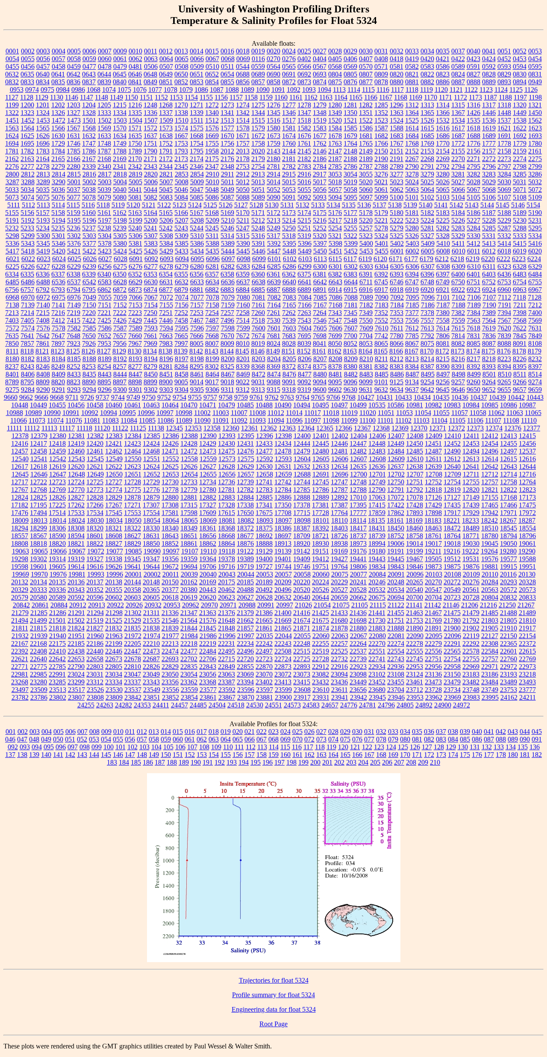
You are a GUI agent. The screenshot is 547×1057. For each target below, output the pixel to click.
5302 (74, 235)
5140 (425, 205)
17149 (470, 497)
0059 (89, 58)
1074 (109, 89)
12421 (113, 443)
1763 (335, 143)
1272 (212, 105)
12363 (287, 428)
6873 (135, 289)
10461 (132, 405)
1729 (58, 143)
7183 (381, 305)
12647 (57, 474)
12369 (400, 428)
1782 (27, 151)
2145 (304, 151)
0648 (150, 74)
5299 (28, 235)
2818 (120, 174)
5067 (473, 189)
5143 (472, 205)
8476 (289, 374)
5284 (473, 228)
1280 (335, 105)
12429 (207, 443)
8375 (319, 366)
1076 (140, 89)
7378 (427, 312)
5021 (381, 181)
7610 (381, 328)
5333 (519, 235)
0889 (489, 81)
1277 (289, 105)
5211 (243, 220)
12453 (470, 443)
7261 (273, 312)
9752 (164, 397)
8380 (350, 366)
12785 (301, 489)
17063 (376, 497)
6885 (258, 289)
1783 (43, 151)
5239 (119, 228)
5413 (489, 243)
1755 (212, 143)
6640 (289, 282)
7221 (104, 312)
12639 (433, 466)
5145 (502, 205)
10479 (226, 405)
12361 (249, 428)
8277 (135, 366)
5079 (104, 197)
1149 (116, 97)
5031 (519, 181)
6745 (381, 282)
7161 (258, 305)
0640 (43, 74)
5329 (458, 235)
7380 (443, 312)
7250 (150, 312)
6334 (12, 274)
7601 (274, 328)
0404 (319, 58)
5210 (228, 220)
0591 (473, 66)
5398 (335, 243)
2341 (119, 166)
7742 (381, 335)
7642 (43, 335)
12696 (339, 474)
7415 (73, 320)
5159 (73, 212)
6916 (366, 289)
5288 (519, 228)
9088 (273, 382)
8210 (366, 358)
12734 (207, 482)
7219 (73, 312)
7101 (443, 297)
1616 (443, 128)
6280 (197, 266)
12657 (245, 474)
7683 (289, 335)
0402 (304, 58)
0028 (335, 51)
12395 (245, 435)
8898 (135, 382)
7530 (273, 320)
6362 (289, 274)
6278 (166, 266)
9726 (87, 397)
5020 (366, 181)
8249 (58, 366)
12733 (188, 482)
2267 (412, 158)
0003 (43, 51)
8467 (228, 374)
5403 (412, 243)
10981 (414, 405)
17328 (226, 505)
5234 (43, 228)
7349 (366, 312)
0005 (74, 51)
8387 (427, 366)
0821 (412, 74)
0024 (289, 51)
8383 (396, 366)
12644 (527, 466)
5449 (305, 251)
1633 (104, 135)
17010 (358, 497)
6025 (74, 258)
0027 (319, 51)
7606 (335, 328)
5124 (195, 205)
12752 (433, 482)
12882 (207, 497)
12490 (452, 451)
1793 (181, 151)
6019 (519, 251)
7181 (351, 305)
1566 (58, 128)
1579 (258, 128)
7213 (12, 312)
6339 (89, 274)
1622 (519, 128)
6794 (73, 289)
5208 (197, 220)
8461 (197, 374)
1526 (427, 120)
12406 (377, 435)
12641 (470, 466)
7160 (243, 305)
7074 (181, 297)
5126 (225, 205)
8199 (212, 358)
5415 (519, 243)
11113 (49, 428)
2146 (319, 151)
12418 (57, 443)
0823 (443, 74)
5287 (504, 228)
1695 (27, 143)
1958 (212, 151)
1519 (319, 120)
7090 (381, 297)
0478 (105, 66)
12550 (132, 458)
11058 (478, 412)
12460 (76, 451)
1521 (350, 120)
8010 (243, 343)
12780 (207, 489)
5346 (58, 243)
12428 (188, 443)
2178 (243, 158)
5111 (13, 205)
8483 (366, 374)
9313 (258, 389)
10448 (19, 405)
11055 (441, 412)
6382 (335, 274)
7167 (320, 305)
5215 (304, 220)
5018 (335, 181)
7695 (304, 335)
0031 (381, 51)
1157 (236, 97)
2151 (396, 151)
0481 (135, 66)
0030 (366, 51)
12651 (132, 474)
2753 (243, 166)
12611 (433, 458)
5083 (166, 197)
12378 (20, 435)
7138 (12, 305)
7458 (181, 320)
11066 (18, 420)
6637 (243, 282)
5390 (243, 243)
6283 (243, 266)
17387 (339, 505)
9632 (381, 389)
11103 (421, 420)
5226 (458, 220)
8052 (350, 343)
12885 (264, 497)
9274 (535, 382)
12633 (320, 466)
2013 (243, 151)
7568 (519, 320)
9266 (519, 382)
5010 (212, 181)
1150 (131, 97)
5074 (27, 197)
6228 (58, 266)
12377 (531, 428)
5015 (289, 181)
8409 (58, 374)
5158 (58, 212)
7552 (381, 320)
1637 (150, 135)
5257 (366, 228)
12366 (343, 428)
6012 (489, 251)
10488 (264, 405)
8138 (165, 351)
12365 (324, 428)
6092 (151, 258)
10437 (478, 397)
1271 (196, 105)
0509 (197, 66)
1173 (475, 97)
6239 (89, 266)
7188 (458, 305)
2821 (166, 174)
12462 (113, 451)
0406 (350, 58)
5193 (43, 220)
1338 (181, 112)
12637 (395, 466)
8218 (489, 358)
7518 (258, 320)
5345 (43, 243)
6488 (43, 282)
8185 (74, 358)
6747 (412, 282)
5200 (151, 220)
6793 (58, 289)
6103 (305, 258)
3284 (504, 174)
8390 (443, 366)
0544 (243, 66)
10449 (38, 405)
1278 (304, 105)
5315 (243, 235)
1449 (519, 112)
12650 (114, 474)
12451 (433, 443)
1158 (251, 97)
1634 (119, 135)
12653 (170, 474)
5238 (104, 228)
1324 (43, 112)
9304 (181, 389)
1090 (263, 89)
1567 (73, 128)
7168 (335, 305)
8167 (411, 351)
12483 (376, 451)
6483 (519, 274)
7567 (504, 320)
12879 (151, 497)
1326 (58, 112)
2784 (319, 166)
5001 (74, 181)
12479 (301, 451)
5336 (12, 243)
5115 (73, 205)
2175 (212, 158)
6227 (43, 266)
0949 (535, 81)
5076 (58, 197)
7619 (489, 328)
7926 (89, 343)
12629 (245, 466)
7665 (181, 335)
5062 (396, 189)
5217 (335, 220)
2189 (366, 158)
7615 (458, 328)
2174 (196, 158)
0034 (427, 51)
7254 (212, 312)
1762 (319, 143)
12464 (132, 451)
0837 (89, 81)
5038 (89, 189)
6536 (58, 282)
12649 (95, 474)
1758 (258, 143)
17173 (527, 497)
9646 (458, 389)
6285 (274, 266)
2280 (73, 166)
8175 (488, 351)
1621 (504, 128)
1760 (289, 143)
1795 (196, 151)
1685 (427, 135)
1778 (504, 143)
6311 (489, 266)
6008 (443, 251)
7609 (366, 328)
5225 (443, 220)
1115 (368, 89)
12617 (19, 466)
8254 (104, 366)
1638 (166, 135)
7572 (12, 328)
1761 (304, 143)
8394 (504, 366)
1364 (412, 112)
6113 (320, 258)
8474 (274, 374)
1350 (350, 112)
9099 (366, 382)
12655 (208, 474)
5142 (456, 205)
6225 (12, 266)
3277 (396, 174)
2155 (458, 151)
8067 (412, 343)
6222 (503, 258)
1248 (150, 105)
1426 (473, 112)
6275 (120, 266)
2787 (366, 166)
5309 (181, 235)
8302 (212, 366)
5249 (273, 228)
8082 (458, 343)
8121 (42, 351)
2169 (119, 158)
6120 (380, 258)
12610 (414, 458)
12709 (452, 474)
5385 (181, 243)
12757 (489, 482)
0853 (196, 81)
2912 (243, 174)
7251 (166, 312)
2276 (12, 166)
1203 (73, 105)
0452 (504, 58)
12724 (76, 482)
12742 (282, 482)
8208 (335, 358)
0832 (12, 81)
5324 (381, 235)
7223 (135, 312)
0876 (350, 81)
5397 (320, 243)
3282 (473, 174)
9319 (304, 389)
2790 (412, 166)
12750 (395, 482)
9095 (335, 382)
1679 (350, 135)
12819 (452, 489)
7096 (428, 297)
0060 (105, 58)
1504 (135, 120)
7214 (27, 312)
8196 (166, 358)
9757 (210, 397)
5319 (304, 235)
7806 (443, 335)
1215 (119, 105)
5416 (535, 243)
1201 (43, 105)
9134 (412, 382)
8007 (212, 343)
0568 (335, 66)
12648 (76, 474)
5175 (319, 212)
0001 (12, 51)
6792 (43, 289)
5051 (258, 189)
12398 (283, 435)
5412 (473, 243)
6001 (397, 251)
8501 (489, 374)
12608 (377, 458)
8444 (120, 374)
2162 (12, 158)
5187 (489, 212)
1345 (273, 112)
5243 (181, 228)
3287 (12, 181)
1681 (366, 135)
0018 (243, 51)
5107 (504, 197)
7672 (243, 335)
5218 (350, 220)
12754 (452, 482)
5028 (473, 181)
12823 (527, 489)
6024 (59, 258)
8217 (473, 358)
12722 (38, 482)
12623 (132, 466)
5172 (273, 212)
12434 (282, 443)
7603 (289, 328)
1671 (243, 135)
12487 (433, 451)
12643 (508, 466)
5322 (350, 235)
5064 (427, 189)
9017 (212, 382)
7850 (12, 343)
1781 (12, 151)
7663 (166, 335)
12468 (151, 451)
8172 (442, 351)
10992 (89, 412)
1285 (381, 105)
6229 (74, 266)
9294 (89, 389)
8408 (43, 374)
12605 (320, 458)
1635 (135, 135)
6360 (258, 274)
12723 (57, 482)
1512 (212, 120)
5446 (258, 251)
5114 (58, 205)
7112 (504, 297)
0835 (58, 81)
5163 (135, 212)
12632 (301, 466)
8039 (304, 343)
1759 (273, 143)
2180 (273, 158)
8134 (150, 351)
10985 (489, 405)
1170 (430, 97)
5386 (197, 243)
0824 (458, 74)
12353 (193, 428)
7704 (366, 335)
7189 (474, 305)
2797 (504, 166)
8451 (166, 374)
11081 (92, 420)
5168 (212, 212)
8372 (289, 366)
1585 (350, 128)
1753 (181, 143)
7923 (73, 343)
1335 (135, 112)
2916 (304, 174)
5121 (149, 205)
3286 (535, 174)
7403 (12, 320)
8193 (135, 358)
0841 (135, 81)
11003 (220, 412)
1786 (89, 151)
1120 (441, 89)
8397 (535, 366)
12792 (414, 489)
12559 (208, 458)
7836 (489, 335)
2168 (104, 158)
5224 (427, 220)
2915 (289, 174)
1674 (289, 135)
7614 (443, 328)
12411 (471, 435)
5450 (320, 251)
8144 (227, 351)
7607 (351, 328)
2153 (427, 151)
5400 (366, 243)
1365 (427, 112)
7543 (304, 320)
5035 (43, 189)
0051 (504, 51)
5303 (89, 235)
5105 (473, 197)
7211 (519, 305)
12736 (226, 482)
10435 (441, 397)
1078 (170, 89)
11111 (14, 428)
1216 (135, 105)
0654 (227, 74)
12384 (132, 435)
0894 (519, 81)
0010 (135, 51)
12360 (230, 428)
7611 (396, 328)
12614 (489, 458)
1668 (196, 135)
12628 (226, 466)
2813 (43, 174)
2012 (227, 151)
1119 (426, 89)
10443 (535, 397)
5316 (258, 235)
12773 (94, 489)
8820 (58, 382)
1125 (516, 89)
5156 (27, 212)
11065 (533, 412)
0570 (366, 66)
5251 (304, 228)
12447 (358, 443)
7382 (458, 312)
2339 (89, 166)
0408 (381, 58)
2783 (304, 166)
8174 (473, 351)
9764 (302, 397)
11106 (475, 420)
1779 (519, 143)
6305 (397, 266)
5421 (74, 251)
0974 (32, 89)
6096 (213, 258)
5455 (381, 251)
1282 (366, 105)
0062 (135, 58)
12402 (339, 435)
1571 (135, 128)
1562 (535, 120)
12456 (527, 443)
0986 (78, 89)
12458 (38, 451)
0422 (458, 58)
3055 (366, 174)
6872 (119, 289)
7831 (473, 335)
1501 (89, 120)
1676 (304, 135)
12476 (245, 451)
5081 (135, 197)
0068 (228, 58)
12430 (226, 443)
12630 (264, 466)
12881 (188, 497)
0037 (458, 51)
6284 (258, 266)
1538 (519, 120)
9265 (504, 382)
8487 (412, 374)
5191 (12, 220)
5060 (366, 189)
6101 (274, 258)
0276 (289, 58)
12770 (76, 489)
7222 (119, 312)
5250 (289, 228)
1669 (212, 135)
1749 (119, 143)
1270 (181, 105)
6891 (319, 289)
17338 (245, 505)
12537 (527, 451)
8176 (504, 351)
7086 (335, 297)
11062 (496, 412)
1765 (366, 143)
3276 (381, 174)
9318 (289, 389)
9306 (212, 389)
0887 (458, 81)
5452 (351, 251)
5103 (443, 197)
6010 (458, 251)
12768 (38, 489)
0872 (289, 81)
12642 (489, 466)
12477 (264, 451)
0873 (304, 81)
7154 (151, 305)
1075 (124, 89)
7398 (519, 312)
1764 (350, 143)
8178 (519, 351)
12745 (320, 482)
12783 (264, 489)
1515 (258, 120)
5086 (212, 197)
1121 (456, 89)
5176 (335, 212)
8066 (396, 343)
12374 (494, 428)
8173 (458, 351)
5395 (289, 243)
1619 (489, 128)
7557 (427, 320)
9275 (12, 389)
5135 (349, 205)
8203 (258, 358)
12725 (94, 482)
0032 (396, 51)
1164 (340, 97)
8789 (12, 382)
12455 (508, 443)
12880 (170, 497)
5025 (427, 181)
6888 (289, 289)
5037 (73, 189)
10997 (165, 412)
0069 (243, 58)
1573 (166, 128)
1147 (86, 97)
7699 (335, 335)
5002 (89, 181)
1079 (186, 89)
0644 (104, 74)
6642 (320, 282)
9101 (381, 382)
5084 (181, 197)
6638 (258, 282)
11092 (239, 420)
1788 (119, 151)
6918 (396, 289)
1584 (335, 128)
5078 (89, 197)
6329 (535, 266)
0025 (304, 51)
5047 (196, 189)
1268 (166, 105)
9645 (443, 389)
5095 (350, 197)
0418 (396, 58)
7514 (243, 320)
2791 (427, 166)
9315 (273, 389)
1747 (89, 143)
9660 (11, 397)
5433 (181, 251)
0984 (63, 89)
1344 (258, 112)
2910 (212, 174)
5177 (350, 212)
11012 (276, 412)
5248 (258, 228)
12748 (358, 482)
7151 (105, 305)
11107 (493, 420)
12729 (151, 482)
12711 (471, 474)
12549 (114, 458)
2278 (43, 166)
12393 (226, 435)
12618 (38, 466)
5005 (135, 181)
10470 (188, 405)
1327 (73, 112)
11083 (110, 420)
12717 (19, 482)
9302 (151, 389)
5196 (89, 220)
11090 (202, 420)
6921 (443, 289)
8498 (458, 374)
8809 (43, 382)
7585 (89, 328)
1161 (296, 97)
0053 (535, 51)
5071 (519, 189)
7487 (212, 320)
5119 (118, 205)
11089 (184, 420)
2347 (212, 166)
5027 (458, 181)
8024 (273, 343)
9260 (473, 382)
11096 (294, 420)
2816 (89, 174)
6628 (120, 282)
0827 (473, 74)
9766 (333, 397)
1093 (309, 89)
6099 (259, 258)
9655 (504, 389)
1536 (489, 120)
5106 (489, 197)
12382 (95, 435)
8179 (534, 351)
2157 (489, 151)
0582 (412, 66)
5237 (89, 228)
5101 (412, 197)
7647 (58, 335)
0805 (350, 74)
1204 (89, 105)
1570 (119, 128)
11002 (202, 412)
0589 (458, 66)
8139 (181, 351)
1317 (489, 105)
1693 (535, 135)
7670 (227, 335)
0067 (212, 58)
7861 (43, 343)
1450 (535, 112)
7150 (89, 305)
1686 (443, 135)
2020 (258, 151)
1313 (427, 105)
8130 (134, 351)
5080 (119, 197)
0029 (350, 51)
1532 (443, 120)
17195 (38, 505)
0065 (181, 58)
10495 (320, 405)
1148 (101, 97)
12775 (132, 489)
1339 (196, 112)
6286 (289, 266)
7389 (489, 312)
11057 (459, 412)
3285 (519, 174)
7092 (397, 297)
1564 (27, 128)
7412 (58, 320)
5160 (89, 212)
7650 (89, 335)
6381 (319, 274)
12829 (113, 497)
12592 (264, 458)
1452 (28, 120)
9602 (335, 389)
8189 (105, 358)
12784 (282, 489)
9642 (427, 389)
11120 (102, 428)
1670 (227, 135)
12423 (132, 443)
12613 (470, 458)
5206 (166, 220)
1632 (89, 135)
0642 (73, 74)
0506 (151, 66)
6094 (182, 258)
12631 (282, 466)
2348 (227, 166)
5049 (227, 189)
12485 (414, 451)
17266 (94, 505)
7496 (227, 320)
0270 (273, 58)
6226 (28, 266)
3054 (350, 174)
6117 (350, 258)
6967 (535, 289)
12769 (57, 489)
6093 (167, 258)
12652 (151, 474)
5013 (258, 181)
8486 (397, 374)
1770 (443, 143)
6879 (181, 289)
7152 (120, 305)
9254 (427, 382)
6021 (13, 258)
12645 (20, 474)
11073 (37, 420)
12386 (170, 435)
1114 (353, 89)
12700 (358, 474)
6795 (89, 289)
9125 (396, 382)
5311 (212, 235)
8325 (227, 366)
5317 (273, 235)
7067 (151, 297)
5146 (518, 205)
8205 (289, 358)
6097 (228, 258)
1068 (93, 89)
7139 (28, 305)
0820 (396, 74)
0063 (151, 58)
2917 (319, 174)
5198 (120, 220)
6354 (166, 274)
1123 (486, 89)
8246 (43, 366)
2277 (27, 166)
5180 (396, 212)
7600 (258, 328)
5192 (28, 220)
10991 (70, 412)
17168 (508, 497)
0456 (28, 66)
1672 (258, 135)
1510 (181, 120)
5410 (443, 243)
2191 (396, 158)
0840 (119, 81)
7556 (412, 320)
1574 (181, 128)
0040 (473, 51)
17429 (433, 505)
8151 (288, 351)
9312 (243, 389)
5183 (443, 212)
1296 (396, 105)
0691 (289, 74)
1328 (89, 112)
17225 (57, 505)
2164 (43, 158)
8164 (365, 351)
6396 (427, 274)
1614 (412, 128)
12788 (358, 489)
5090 (273, 197)
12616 (527, 458)
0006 (89, 51)
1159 (266, 97)
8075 (427, 343)
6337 (58, 274)
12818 (433, 489)
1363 (396, 112)
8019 (258, 343)
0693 (319, 74)
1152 (161, 97)
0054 (12, 58)
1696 (43, 143)
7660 (135, 335)
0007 (105, 51)
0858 (273, 81)
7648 (73, 335)
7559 (458, 320)
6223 (519, 258)
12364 (306, 428)
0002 (28, 51)
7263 (304, 312)
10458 (94, 405)
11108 (511, 420)
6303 (366, 266)
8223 (504, 358)
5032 (535, 181)
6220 (488, 258)
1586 (366, 128)
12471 (170, 451)
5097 (366, 197)
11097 (312, 420)
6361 (273, 274)
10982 (433, 405)
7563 (473, 320)
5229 (504, 220)
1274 (243, 105)
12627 (207, 466)
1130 (56, 97)
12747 (339, 482)
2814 (58, 174)
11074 (55, 420)
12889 (320, 497)
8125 (73, 351)
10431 (384, 397)
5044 (150, 189)
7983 (166, 343)
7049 (89, 297)
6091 (136, 258)
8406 (28, 374)
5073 (12, 197)
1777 (489, 143)
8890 (89, 382)
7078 (212, 297)
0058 (74, 58)
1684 (412, 135)
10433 (403, 397)
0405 (335, 58)
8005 (196, 343)
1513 (227, 120)
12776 (151, 489)
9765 (318, 397)
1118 (412, 89)
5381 (135, 243)
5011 (227, 181)
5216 (319, 220)
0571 (381, 66)
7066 (135, 297)
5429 (166, 251)
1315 (458, 105)
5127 (241, 205)
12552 (170, 458)
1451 (12, 120)
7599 (243, 328)
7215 (43, 312)
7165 (289, 305)
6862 (104, 289)
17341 (264, 505)
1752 (166, 143)
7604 (305, 328)
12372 (456, 428)
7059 (120, 297)
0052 (519, 51)
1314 (443, 105)
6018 (504, 251)
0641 (58, 74)
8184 (58, 358)
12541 (38, 458)
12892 (339, 497)
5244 (196, 228)
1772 (458, 143)
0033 (412, 51)
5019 (350, 181)
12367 (362, 428)
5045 (166, 189)
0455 (12, 66)
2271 (473, 158)
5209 (212, 220)
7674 (258, 335)
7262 (289, 312)
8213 (412, 358)
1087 (217, 89)
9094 (319, 382)
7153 (135, 305)
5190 (535, 212)
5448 (289, 251)
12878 (132, 497)
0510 (212, 66)
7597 (212, 328)
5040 (119, 189)
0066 (197, 58)
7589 (135, 328)
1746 (73, 143)
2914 (273, 174)
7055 (105, 297)
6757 (27, 289)
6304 (381, 266)
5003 (105, 181)
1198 (535, 97)
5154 (533, 205)
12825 (38, 497)
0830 (519, 74)
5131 (287, 205)
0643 (89, 74)
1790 (150, 151)
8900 (166, 382)
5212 (258, 220)
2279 (58, 166)
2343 (150, 166)
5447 (274, 251)
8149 (273, 351)
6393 (396, 274)
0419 (412, 58)
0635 (27, 74)
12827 (76, 497)
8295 (196, 366)
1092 (293, 89)
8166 (396, 351)
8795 (27, 382)
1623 (535, 128)
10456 (76, 405)
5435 (212, 251)
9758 (225, 397)
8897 (119, 382)
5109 (535, 197)
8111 (12, 351)
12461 (94, 451)
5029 (489, 181)
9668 (57, 397)
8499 (474, 374)
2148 (350, 151)
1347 (304, 112)
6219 (472, 258)
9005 (181, 382)
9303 (166, 389)
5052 (273, 189)
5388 (212, 243)
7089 (366, 297)
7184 (397, 305)
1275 (258, 105)
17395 (358, 505)
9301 (135, 389)
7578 (58, 328)
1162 (311, 97)
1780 (535, 143)
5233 (27, 228)
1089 (247, 89)
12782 (245, 489)
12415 (527, 435)
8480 (320, 374)
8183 (43, 358)
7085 (320, 297)
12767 (19, 489)
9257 (458, 382)
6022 (28, 258)
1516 (273, 120)
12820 (470, 489)
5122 (164, 205)
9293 (74, 389)
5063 (412, 189)
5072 (535, 189)
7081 (258, 297)
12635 (358, 466)
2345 (181, 166)
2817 (105, 174)
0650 (181, 74)
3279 (427, 174)
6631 (166, 282)
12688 (302, 474)
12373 (475, 428)
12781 (226, 489)
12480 (320, 451)
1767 (396, 143)
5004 (120, 181)
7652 (104, 335)
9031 (258, 382)
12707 (414, 474)
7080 (243, 297)
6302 (351, 266)
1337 (166, 112)
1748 (104, 143)
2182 (304, 158)
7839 (504, 335)
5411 (458, 243)
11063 (514, 412)
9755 (195, 397)
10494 (301, 405)
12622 (113, 466)
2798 (519, 166)
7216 (58, 312)
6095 (197, 258)
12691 (320, 474)
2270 (458, 158)
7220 (89, 312)
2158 (504, 151)
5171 (258, 212)
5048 (212, 189)
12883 (226, 497)
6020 (535, 251)
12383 (114, 435)
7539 (289, 320)
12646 (38, 474)
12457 (19, 451)
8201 (243, 358)
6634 (212, 282)
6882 (212, 289)
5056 (319, 189)
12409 (433, 435)
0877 (366, 81)
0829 (504, 74)
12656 (226, 474)
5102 (427, 197)
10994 (108, 412)
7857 (27, 343)
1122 (471, 89)
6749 (443, 282)
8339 (243, 366)
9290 (43, 389)
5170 (243, 212)
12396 (264, 435)
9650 (473, 389)
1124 (501, 89)
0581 (396, 66)
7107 (489, 297)
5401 (381, 243)
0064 (166, 58)
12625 (170, 466)
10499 (358, 405)
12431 (245, 443)
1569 (104, 128)
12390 (208, 435)
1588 (396, 128)
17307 (151, 505)
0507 (166, 66)
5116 (88, 205)
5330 (473, 235)
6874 (150, 289)
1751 (150, 143)
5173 (289, 212)
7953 (104, 343)
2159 (519, 151)
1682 (381, 135)
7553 (396, 320)
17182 (19, 505)
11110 (529, 420)
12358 (212, 428)
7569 (535, 320)
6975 (58, 297)
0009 (120, 51)
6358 (227, 274)
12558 (189, 458)
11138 (156, 428)
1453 (43, 120)
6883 (227, 289)
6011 (473, 251)
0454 (535, 58)
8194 (151, 358)
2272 (489, 158)
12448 (376, 443)
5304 (105, 235)
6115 (335, 258)
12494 (470, 451)
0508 (181, 66)
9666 (41, 397)
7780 (396, 335)
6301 (335, 266)
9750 (149, 397)
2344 (166, 166)
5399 (351, 243)
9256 (443, 382)
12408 (414, 435)
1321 (535, 105)
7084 (305, 297)
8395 (519, 366)
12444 (301, 443)
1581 (289, 128)
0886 (443, 81)
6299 (305, 266)
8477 (305, 374)
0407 (366, 58)
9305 (197, 389)
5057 (335, 189)
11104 (439, 420)
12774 (113, 489)
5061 (381, 189)
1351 (366, 112)
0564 (273, 66)
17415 (376, 505)
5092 (304, 197)
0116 (258, 58)
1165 (355, 97)
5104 (458, 197)
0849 (150, 81)
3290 (58, 181)
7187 (443, 305)
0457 (43, 66)
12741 (264, 482)
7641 (27, 335)
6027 (105, 258)
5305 (120, 235)
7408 (43, 320)
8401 (12, 374)
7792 (427, 335)
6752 (489, 282)
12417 (38, 443)
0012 (166, 51)
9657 (519, 389)
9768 (349, 397)
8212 (396, 358)
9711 (72, 397)
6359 (243, 274)
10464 (170, 405)
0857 (258, 81)
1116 (382, 89)
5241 (150, 228)
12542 (57, 458)
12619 (57, 466)
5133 (318, 205)
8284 (181, 366)
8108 (535, 343)
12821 (489, 489)
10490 (282, 405)
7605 (320, 328)
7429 (135, 320)
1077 (155, 89)
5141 (441, 205)
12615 (508, 458)
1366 (443, 112)
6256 (105, 266)
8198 (197, 358)
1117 (397, 89)
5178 (366, 212)
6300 (320, 266)
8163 (350, 351)
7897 (58, 343)
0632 (12, 74)
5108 (519, 197)
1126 (531, 89)
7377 (412, 312)
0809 (381, 74)
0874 (319, 81)
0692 (304, 74)
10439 (497, 397)
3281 (458, 174)
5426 (151, 251)
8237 (12, 366)
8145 (242, 351)
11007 (239, 412)
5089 (258, 197)
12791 (395, 489)
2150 (381, 151)
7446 (166, 320)
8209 (351, 358)
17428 (414, 505)
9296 (105, 389)
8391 (458, 366)
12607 (358, 458)
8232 (535, 358)
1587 (381, 128)
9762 (272, 397)
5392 (274, 243)
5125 (210, 205)
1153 (176, 97)
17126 (433, 497)
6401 (473, 274)
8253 (89, 366)
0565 (289, 66)
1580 (273, 128)
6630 (151, 282)
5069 (504, 189)
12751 (414, 482)
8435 (89, 374)
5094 (335, 197)
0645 (119, 74)
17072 (395, 497)
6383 (350, 274)
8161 (319, 351)
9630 (350, 389)
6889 (304, 289)
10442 (516, 397)
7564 (489, 320)
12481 (339, 451)
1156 (221, 97)
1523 (381, 120)
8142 (196, 351)
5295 (535, 228)
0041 (489, 51)
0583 (427, 66)
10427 (365, 397)
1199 (12, 105)
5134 (333, 205)
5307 (151, 235)
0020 (273, 51)
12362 (268, 428)
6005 (428, 251)
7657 (119, 335)
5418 (28, 251)
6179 (426, 258)
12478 (282, 451)
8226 (519, 358)
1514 (243, 120)
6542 (89, 282)
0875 (335, 81)
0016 (227, 51)
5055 (304, 189)
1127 (11, 97)
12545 (95, 458)
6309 (458, 266)
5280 (412, 228)
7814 (458, 335)
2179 (258, 158)
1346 (289, 112)
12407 (396, 435)
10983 (452, 405)
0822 (427, 74)
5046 (181, 189)
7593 (151, 328)
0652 (212, 74)
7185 (412, 305)
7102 (458, 297)
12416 (19, 443)
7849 (535, 335)
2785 (335, 166)
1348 (319, 112)
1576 (212, 128)
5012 (243, 181)
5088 (243, 197)
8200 (228, 358)
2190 (381, 158)
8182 (28, 358)
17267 (113, 505)
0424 (489, 58)
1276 (273, 105)
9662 (26, 397)
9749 (133, 397)
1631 (73, 135)
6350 (119, 274)
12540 (20, 458)
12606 (339, 458)
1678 (335, 135)
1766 (381, 143)
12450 (414, 443)
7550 (366, 320)
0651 (196, 74)
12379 (38, 435)
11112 (32, 428)
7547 (335, 320)
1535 (473, 120)
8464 (212, 374)
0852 (181, 81)
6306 (412, 266)
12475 (226, 451)
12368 (381, 428)
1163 (325, 97)
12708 (433, 474)
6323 (504, 266)
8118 (27, 351)
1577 (227, 128)
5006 (151, 181)
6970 (28, 297)
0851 (166, 81)
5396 (305, 243)
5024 (412, 181)
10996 (146, 412)
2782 (289, 166)
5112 (28, 205)
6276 (135, 266)
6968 (12, 297)
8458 (181, 374)
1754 (196, 143)
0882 (427, 81)
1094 (324, 89)
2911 (227, 174)
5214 (289, 220)
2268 (427, 158)
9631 (366, 389)
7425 (104, 320)
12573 (226, 458)
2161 (535, 151)
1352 (381, 112)
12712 (489, 474)
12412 (489, 435)
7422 (89, 320)
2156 (473, 151)
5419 (43, 251)
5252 (319, 228)
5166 (181, 212)
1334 (119, 112)
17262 (76, 505)
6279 (181, 266)
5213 (273, 220)
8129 (119, 351)
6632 (181, 282)
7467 (196, 320)
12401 (320, 435)
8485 (381, 374)
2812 (28, 174)
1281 (350, 105)
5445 (243, 251)
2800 (12, 174)
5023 (396, 181)
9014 (196, 382)
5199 (135, 220)
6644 (351, 282)
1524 (396, 120)
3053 (335, 174)
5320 (319, 235)
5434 (197, 251)
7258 (243, 312)
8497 (443, 374)
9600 (319, 389)
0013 (181, 51)
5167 (196, 212)
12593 (283, 458)
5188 (504, 212)
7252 (181, 312)
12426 (170, 443)
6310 (474, 266)
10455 (57, 405)
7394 (504, 312)
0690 (273, 74)
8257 (119, 366)
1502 (105, 120)
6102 (290, 258)
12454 (489, 443)
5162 (119, 212)
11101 (385, 420)
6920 (427, 289)
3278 (412, 174)
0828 (489, 74)
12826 (57, 497)
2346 (196, 166)
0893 (504, 81)
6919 (412, 289)
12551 (151, 458)
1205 (104, 105)
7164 (274, 305)
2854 (197, 174)
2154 (443, 151)
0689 (258, 74)
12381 (76, 435)
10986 (508, 405)
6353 (150, 274)
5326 (412, 235)
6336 (43, 274)
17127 (452, 497)
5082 (150, 197)
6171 (396, 258)
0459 (74, 66)
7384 (473, 312)
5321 (335, 235)
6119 (365, 258)
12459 (57, 451)
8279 (150, 366)
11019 (349, 412)
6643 (335, 282)
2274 (519, 158)
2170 (135, 158)
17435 (452, 505)
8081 (443, 343)
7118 (519, 297)
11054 (423, 412)
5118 (103, 205)
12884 (245, 497)
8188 (89, 358)
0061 (120, 58)
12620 (76, 466)
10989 (33, 412)
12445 (320, 443)
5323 (366, 235)
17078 (414, 497)
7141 (58, 305)
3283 (489, 174)
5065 (443, 189)
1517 (289, 120)
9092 (304, 382)
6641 (305, 282)
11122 (120, 428)
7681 (273, 335)
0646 (135, 74)
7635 (12, 335)
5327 (427, 235)
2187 (335, 158)
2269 (443, 158)
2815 (74, 174)
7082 (274, 297)
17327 (207, 505)
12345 (174, 428)
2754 (258, 166)
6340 (104, 274)
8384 (412, 366)
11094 (276, 420)
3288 (28, 181)
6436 (504, 274)
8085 (473, 343)
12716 (527, 474)
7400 (535, 312)
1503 (120, 120)
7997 (181, 343)
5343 (28, 243)
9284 (28, 389)
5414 (504, 243)
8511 (519, 374)
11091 (220, 420)
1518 (304, 120)
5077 (73, 197)
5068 (489, 189)
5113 (43, 205)
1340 (212, 112)
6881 (196, 289)
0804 (335, 74)
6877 (166, 289)
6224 (534, 258)
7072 (166, 297)
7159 (228, 305)
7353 (396, 312)
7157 (197, 305)
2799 (535, 166)
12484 (395, 451)
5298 (12, 235)
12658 (264, 474)
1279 (319, 105)
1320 (519, 105)
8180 (12, 358)
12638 (414, 466)
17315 (188, 505)
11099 (349, 420)
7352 (381, 312)
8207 (320, 358)
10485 (245, 405)
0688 (243, 74)
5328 (443, 235)
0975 (47, 89)
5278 (381, 228)
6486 (28, 282)
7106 (474, 297)
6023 (43, 258)
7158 (212, 305)
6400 (458, 274)
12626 (188, 466)
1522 (366, 120)
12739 (245, 482)
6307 (428, 266)
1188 (505, 97)
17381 (320, 505)
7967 (135, 343)
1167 (385, 97)
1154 (191, 97)
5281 (427, 228)
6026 (90, 258)
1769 (427, 143)
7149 (74, 305)
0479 (120, 66)
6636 (228, 282)
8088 (504, 343)
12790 (376, 489)
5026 (443, 181)
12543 (76, 458)
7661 (150, 335)
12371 (437, 428)
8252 (73, 366)
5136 (364, 205)
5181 (412, 212)
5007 (166, 181)
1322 (12, 112)
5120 (133, 205)
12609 (396, 458)
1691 (504, 135)
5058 (350, 189)
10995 (127, 412)
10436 (459, 397)
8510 (505, 374)
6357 (212, 274)
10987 (527, 405)
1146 (71, 97)
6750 (458, 282)
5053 (289, 189)
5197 (105, 220)
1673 (273, 135)
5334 (535, 235)
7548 (350, 320)
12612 (452, 458)
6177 (411, 258)
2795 (473, 166)
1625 (27, 135)
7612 (412, 328)
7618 (473, 328)
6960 (504, 289)
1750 (135, 143)
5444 (228, 251)
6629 (135, 282)
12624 (151, 466)
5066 (458, 189)
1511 (196, 120)
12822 (508, 489)
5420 (58, 251)
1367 (458, 112)
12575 (245, 458)
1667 (181, 135)
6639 (274, 282)
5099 (381, 197)
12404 (358, 435)
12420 (94, 443)
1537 (504, 120)
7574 (28, 328)
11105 (457, 420)
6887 (273, 289)
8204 (274, 358)
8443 (105, 374)
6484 (535, 274)
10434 (422, 397)
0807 (366, 74)
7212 (535, 305)
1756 (227, 143)
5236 (73, 228)
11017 (312, 412)
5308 (166, 235)
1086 (201, 89)
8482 (351, 374)
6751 (473, 282)
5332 (504, 235)
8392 (473, 366)
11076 (73, 420)
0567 (319, 66)
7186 (428, 305)
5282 (443, 228)
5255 (350, 228)
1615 (427, 128)
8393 (489, 366)
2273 (504, 158)
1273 (227, 105)
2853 (181, 174)
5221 (381, 220)
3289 (43, 181)
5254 (335, 228)
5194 (58, 220)
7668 (212, 335)
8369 (273, 366)
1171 (445, 97)
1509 (166, 120)
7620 (504, 328)
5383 (151, 243)
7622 (519, 328)
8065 (381, 343)
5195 (74, 220)
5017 (319, 181)
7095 (412, 297)
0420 (427, 58)
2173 (181, 158)
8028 (289, 343)
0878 (381, 81)
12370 (418, 428)
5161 (104, 212)
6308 (443, 266)
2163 (27, 158)
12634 (339, 466)
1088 (232, 89)
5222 (396, 220)
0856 (243, 81)
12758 (508, 482)
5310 (197, 235)
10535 (376, 405)
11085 (147, 420)
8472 (258, 374)
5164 (150, 212)
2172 (166, 158)
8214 (427, 358)
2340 (104, 166)
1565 (43, 128)
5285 (489, 228)
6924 (489, 289)
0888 (473, 81)
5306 (135, 235)
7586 (105, 328)
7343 (335, 312)
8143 (211, 351)
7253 (196, 312)
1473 (74, 120)
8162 (334, 351)
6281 (212, 266)
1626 (43, 135)
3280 (443, 174)
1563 (12, 128)
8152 (304, 351)
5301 (58, 235)
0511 (227, 66)
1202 (58, 105)
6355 (181, 274)
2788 (381, 166)
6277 (151, 266)
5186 (473, 212)
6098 (243, 258)
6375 (304, 274)
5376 (74, 243)
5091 (289, 197)
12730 (170, 482)
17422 (395, 505)
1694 (12, 143)
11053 (404, 412)
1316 (473, 105)
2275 (535, 158)
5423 (105, 251)
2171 (150, 158)
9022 (243, 382)
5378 (105, 243)
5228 (489, 220)
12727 (113, 482)
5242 (166, 228)
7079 (228, 297)
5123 (179, 205)
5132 (302, 205)
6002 (412, 251)
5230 (519, 220)
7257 (227, 312)
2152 (412, 151)
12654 (189, 474)
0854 (212, 81)
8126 (88, 351)
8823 (73, 382)
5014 (273, 181)
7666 (196, 335)
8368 (258, 366)
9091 (289, 382)
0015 (212, 51)
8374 (304, 366)
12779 (188, 489)
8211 (381, 358)
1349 (335, 112)
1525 (412, 120)
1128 (26, 97)
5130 (272, 205)
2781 (273, 166)
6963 (519, 289)
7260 (258, 312)
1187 (490, 97)
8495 (428, 374)
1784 (58, 151)
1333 (104, 112)
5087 (227, 197)
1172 (460, 97)
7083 (289, 297)
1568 (89, 128)
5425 (135, 251)
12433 (264, 443)
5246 (227, 228)
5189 (519, 212)
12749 (376, 482)
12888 (301, 497)
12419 (76, 443)
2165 (58, 158)
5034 (27, 189)
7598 (228, 328)
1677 (319, 135)
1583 (319, 128)
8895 (104, 382)
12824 (19, 497)
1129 (41, 97)
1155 (206, 97)
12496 (489, 451)
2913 (258, 174)
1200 (27, 105)
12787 (339, 489)
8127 (104, 351)
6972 (43, 297)
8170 (427, 351)
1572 (150, 128)
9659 (535, 389)
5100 (396, 197)
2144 (289, 151)
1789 (135, 151)
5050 (243, 189)
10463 (151, 405)
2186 (319, 158)
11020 (367, 412)
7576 (43, 328)
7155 (166, 305)
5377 (89, 243)
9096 (350, 382)
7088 (351, 297)
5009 (197, 181)
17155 (489, 497)
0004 (58, 51)
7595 (181, 328)
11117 (67, 428)
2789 (396, 166)
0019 (258, 51)
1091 (278, 89)
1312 (412, 105)
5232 (12, 228)
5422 (89, 251)
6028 (120, 258)
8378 (335, 366)
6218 (457, 258)
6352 (135, 274)
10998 (183, 412)
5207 (181, 220)
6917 (381, 289)
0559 (258, 66)
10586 (395, 405)
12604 (302, 458)
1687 (458, 135)
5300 (43, 235)
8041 (319, 343)
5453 (366, 251)
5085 (196, 197)
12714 (508, 474)
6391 (366, 274)
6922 (458, 289)
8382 (381, 366)
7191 (505, 305)
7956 (119, 343)
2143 (273, 151)
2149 (366, 151)
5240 (135, 228)
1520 (335, 120)
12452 (452, 443)
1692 (519, 135)
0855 (227, 81)
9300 (120, 389)
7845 (519, 335)
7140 (43, 305)
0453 (519, 58)
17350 (282, 505)
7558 (443, 320)
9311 (227, 389)
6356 (196, 274)
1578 (243, 128)
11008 (257, 412)
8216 (458, 358)
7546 (319, 320)
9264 (489, 382)
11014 (294, 412)
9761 (256, 397)
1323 (27, 112)
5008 (181, 181)
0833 (27, 81)
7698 (319, 335)
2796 (489, 166)
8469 (243, 374)
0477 (89, 66)
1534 (458, 120)
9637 (412, 389)
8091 (519, 343)
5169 (227, 212)
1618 (473, 128)
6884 (243, 289)
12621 (94, 466)
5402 (397, 243)
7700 (350, 335)
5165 (166, 212)
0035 (443, 51)
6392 (381, 274)
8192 (120, 358)
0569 (350, 66)
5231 (535, 220)
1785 (73, 151)
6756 (12, 289)
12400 (302, 435)
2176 (227, 158)
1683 (396, 135)
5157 (43, 212)
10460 (113, 405)
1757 (243, 143)
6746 (396, 282)
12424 (151, 443)
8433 (74, 374)
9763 (287, 397)
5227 (473, 220)
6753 (504, 282)
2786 (350, 166)
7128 (534, 297)
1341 (227, 112)
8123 (58, 351)
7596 (197, 328)
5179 (381, 212)
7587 (120, 328)
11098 (331, 420)
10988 (14, 412)
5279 (396, 228)
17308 (170, 505)
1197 (520, 97)
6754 (519, 282)
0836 (73, 81)
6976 (74, 297)
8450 (151, 374)
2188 (350, 158)
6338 (73, 274)
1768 (412, 143)
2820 (151, 174)
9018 (227, 382)
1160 (281, 97)
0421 (443, 58)
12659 (283, 474)
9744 (118, 397)
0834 (43, 81)
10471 (207, 405)
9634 (396, 389)
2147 (335, 151)
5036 (58, 189)
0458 (58, 66)
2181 (289, 158)
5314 (227, 235)
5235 (58, 228)
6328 (519, 266)
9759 (241, 397)
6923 (473, 289)
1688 (473, 135)
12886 (282, 497)
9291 (58, 389)
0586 (443, 66)
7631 (535, 328)
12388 (189, 435)
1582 (304, 128)
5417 (12, 251)
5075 (43, 197)
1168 (400, 97)
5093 (319, 197)
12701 (377, 474)
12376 (512, 428)
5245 (212, 228)
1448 (504, 112)
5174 (304, 212)
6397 (443, 274)
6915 (350, 289)
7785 (412, 335)
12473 (207, 451)
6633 (197, 282)
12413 (508, 435)
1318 (504, 105)
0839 (104, 81)
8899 (150, 382)
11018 (331, 412)
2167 (89, 158)
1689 (489, 135)
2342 (135, 166)
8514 (535, 374)
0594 (519, 66)
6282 (228, 266)
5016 (304, 181)
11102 (403, 420)
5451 (335, 251)
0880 (396, 81)
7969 (150, 343)
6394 (412, 274)
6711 (366, 282)
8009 (227, 343)
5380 (120, 243)
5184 (458, 212)
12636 (376, 466)
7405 (27, 320)
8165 (381, 351)
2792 (443, 166)
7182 (366, 305)
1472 (58, 120)
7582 (74, 328)
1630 (58, 135)
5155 (12, 212)
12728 (132, 482)
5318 (289, 235)
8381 (366, 366)
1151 (146, 97)
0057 (58, 58)
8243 (27, 366)
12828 (94, 497)
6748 (427, 282)
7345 (350, 312)
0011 (150, 51)
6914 (335, 289)
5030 (504, 181)
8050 (335, 343)
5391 (258, 243)
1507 (151, 120)
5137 (379, 205)
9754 (179, 397)
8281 (166, 366)
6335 (27, 274)
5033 (12, 189)
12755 (470, 482)
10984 (470, 405)
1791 (166, 151)
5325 (396, 235)
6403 (489, 274)
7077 (197, 297)
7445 (150, 320)
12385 (151, 435)
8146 (258, 351)
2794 (458, 166)
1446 (489, 112)
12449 (395, 443)
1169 (415, 97)
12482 (358, 451)
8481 (335, 374)
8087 (489, 343)
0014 (196, 51)
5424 (120, 251)
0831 (535, 74)
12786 (320, 489)
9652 (489, 389)
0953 (17, 89)
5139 (410, 205)
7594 (166, 328)
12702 (396, 474)
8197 (181, 358)
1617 (458, 128)
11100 (367, 420)
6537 (74, 282)
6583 (105, 282)
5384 (166, 243)
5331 (489, 235)
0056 (43, 58)
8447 (135, 374)
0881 (412, 81)
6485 (12, 282)
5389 (228, 243)
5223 (412, 220)
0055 (28, 58)
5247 (243, 228)
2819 (135, 174)
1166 (370, 97)
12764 (527, 482)
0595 (535, 66)
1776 (473, 143)
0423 (473, 58)
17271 (132, 505)
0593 (504, 66)
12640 (452, 466)
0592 (489, 66)
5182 (427, 212)
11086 (165, 420)
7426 (119, 320)
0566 (304, 66)
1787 (104, 151)
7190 (489, 305)
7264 (319, 312)
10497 (339, 405)
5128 (256, 205)
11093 (257, 420)
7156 (181, 305)
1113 (339, 89)
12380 (57, 435)
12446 (339, 443)
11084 (129, 420)
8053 (366, 343)
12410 (452, 435)
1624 (12, 135)
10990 (52, 412)
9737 (102, 397)
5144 (487, 205)
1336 (150, 112)
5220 (366, 220)
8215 (443, 358)
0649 (166, 74)
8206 (305, 358)
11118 (84, 428)
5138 (395, 205)
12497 (508, 451)
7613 (427, 328)
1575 (196, 128)
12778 (170, 489)
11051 (386, 412)
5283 (458, 228)
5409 (428, 243)
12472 (188, 451)
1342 (243, 112)
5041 (135, 189)
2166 (73, 158)
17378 (301, 505)
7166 (305, 305)
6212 (442, 258)
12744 (301, 482)
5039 (104, 189)
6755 (535, 282)
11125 (138, 428)
